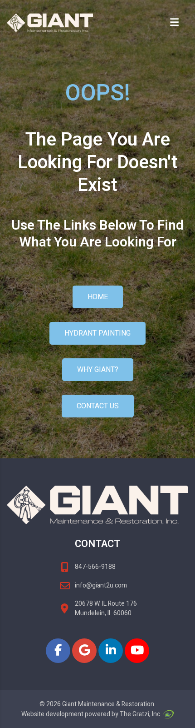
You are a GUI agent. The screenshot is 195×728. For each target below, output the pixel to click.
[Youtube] (137, 650)
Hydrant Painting (97, 333)
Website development (52, 714)
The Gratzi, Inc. (141, 714)
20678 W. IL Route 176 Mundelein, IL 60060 (106, 608)
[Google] (84, 650)
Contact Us (98, 406)
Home (98, 296)
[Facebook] (58, 650)
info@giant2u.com (101, 585)
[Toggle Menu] (178, 23)
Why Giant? (97, 369)
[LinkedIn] (110, 650)
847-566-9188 (95, 567)
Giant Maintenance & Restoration (108, 704)
